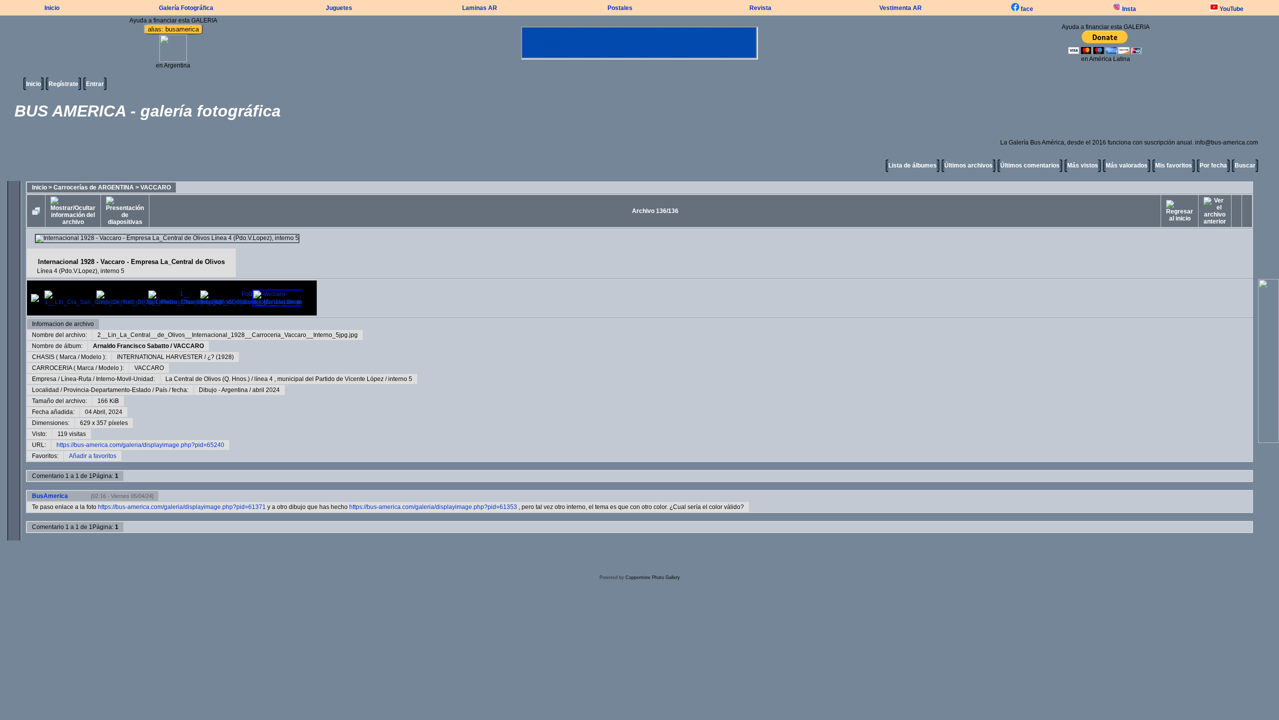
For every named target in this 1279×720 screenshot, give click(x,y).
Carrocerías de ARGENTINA (93, 187)
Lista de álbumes (912, 165)
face (1026, 9)
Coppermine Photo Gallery (653, 577)
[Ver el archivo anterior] (1215, 211)
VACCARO (155, 187)
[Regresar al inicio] (1179, 211)
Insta (1128, 9)
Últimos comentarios (1030, 165)
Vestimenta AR (900, 8)
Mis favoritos (1173, 165)
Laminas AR (479, 8)
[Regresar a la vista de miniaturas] (36, 211)
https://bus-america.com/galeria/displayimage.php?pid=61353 (433, 507)
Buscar (1245, 165)
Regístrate (63, 84)
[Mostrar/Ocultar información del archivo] (72, 211)
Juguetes (339, 8)
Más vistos (1082, 165)
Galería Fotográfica (186, 8)
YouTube (1231, 9)
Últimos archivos (968, 165)
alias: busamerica (173, 29)
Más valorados (1127, 165)
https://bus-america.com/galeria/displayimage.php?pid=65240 (140, 445)
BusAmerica (50, 496)
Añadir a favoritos (92, 456)
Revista (760, 8)
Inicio (51, 8)
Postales (620, 8)
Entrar (95, 84)
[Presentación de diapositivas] (125, 211)
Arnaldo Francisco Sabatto (131, 346)
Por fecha (1213, 165)
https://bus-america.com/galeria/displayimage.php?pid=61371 (182, 507)
